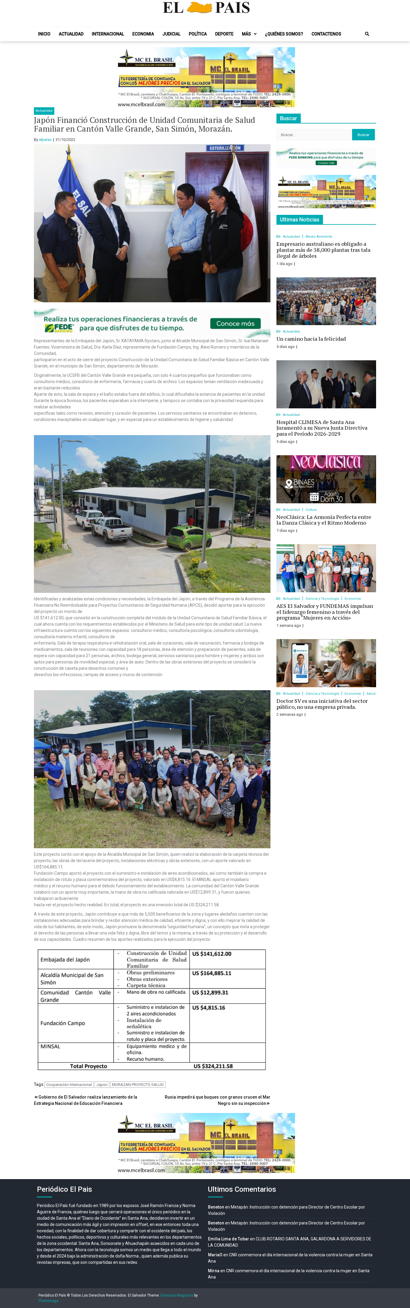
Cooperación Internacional (69, 1084)
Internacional (108, 34)
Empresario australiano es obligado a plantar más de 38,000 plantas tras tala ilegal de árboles (323, 249)
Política (198, 34)
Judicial (171, 34)
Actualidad (71, 34)
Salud (370, 694)
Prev (123, 77)
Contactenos (326, 34)
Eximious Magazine (177, 1295)
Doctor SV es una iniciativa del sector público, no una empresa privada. (322, 703)
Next (287, 77)
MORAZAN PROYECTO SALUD (138, 1084)
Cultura (311, 510)
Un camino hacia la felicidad (311, 338)
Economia (143, 34)
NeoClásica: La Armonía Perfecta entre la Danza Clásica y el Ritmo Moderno (323, 519)
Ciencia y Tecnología (323, 599)
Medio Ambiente (319, 237)
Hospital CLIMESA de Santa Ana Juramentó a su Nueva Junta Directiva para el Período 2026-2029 (321, 428)
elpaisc (45, 139)
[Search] (367, 34)
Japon (101, 1084)
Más (246, 34)
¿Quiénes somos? (284, 34)
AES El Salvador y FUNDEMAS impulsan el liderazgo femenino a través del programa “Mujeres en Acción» (324, 611)
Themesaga (48, 1301)
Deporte (224, 34)
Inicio (44, 34)
